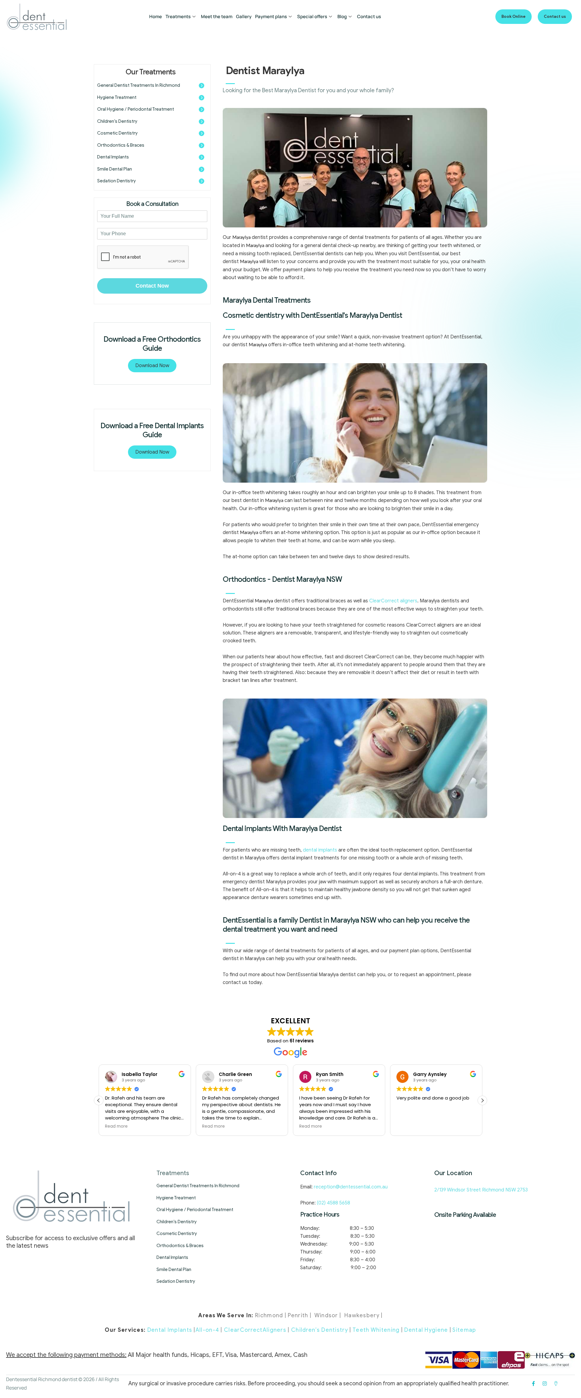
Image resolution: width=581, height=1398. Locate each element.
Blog (342, 16)
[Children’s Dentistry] (201, 121)
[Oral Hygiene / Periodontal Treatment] (201, 109)
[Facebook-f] (533, 1383)
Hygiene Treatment (116, 97)
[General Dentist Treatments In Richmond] (201, 85)
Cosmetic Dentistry (117, 133)
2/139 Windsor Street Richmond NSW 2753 (481, 1190)
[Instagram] (545, 1383)
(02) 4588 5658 (333, 1203)
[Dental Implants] (201, 157)
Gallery (243, 16)
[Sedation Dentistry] (201, 181)
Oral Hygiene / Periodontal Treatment (135, 109)
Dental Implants (113, 157)
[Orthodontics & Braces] (201, 145)
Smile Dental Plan (114, 169)
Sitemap (464, 1330)
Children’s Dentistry (117, 121)
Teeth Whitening (376, 1330)
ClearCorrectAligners (255, 1330)
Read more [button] (116, 1126)
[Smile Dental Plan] (201, 169)
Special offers (312, 16)
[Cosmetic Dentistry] (201, 133)
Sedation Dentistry (116, 181)
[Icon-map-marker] (556, 1383)
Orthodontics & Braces (120, 145)
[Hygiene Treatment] (201, 97)
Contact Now (152, 286)
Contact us (369, 16)
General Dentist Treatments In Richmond (138, 85)
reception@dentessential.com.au (351, 1187)
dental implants (320, 850)
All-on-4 (207, 1330)
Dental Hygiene (426, 1330)
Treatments (178, 16)
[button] (513, 16)
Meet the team (216, 16)
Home (155, 16)
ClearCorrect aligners (393, 601)
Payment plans (271, 16)
